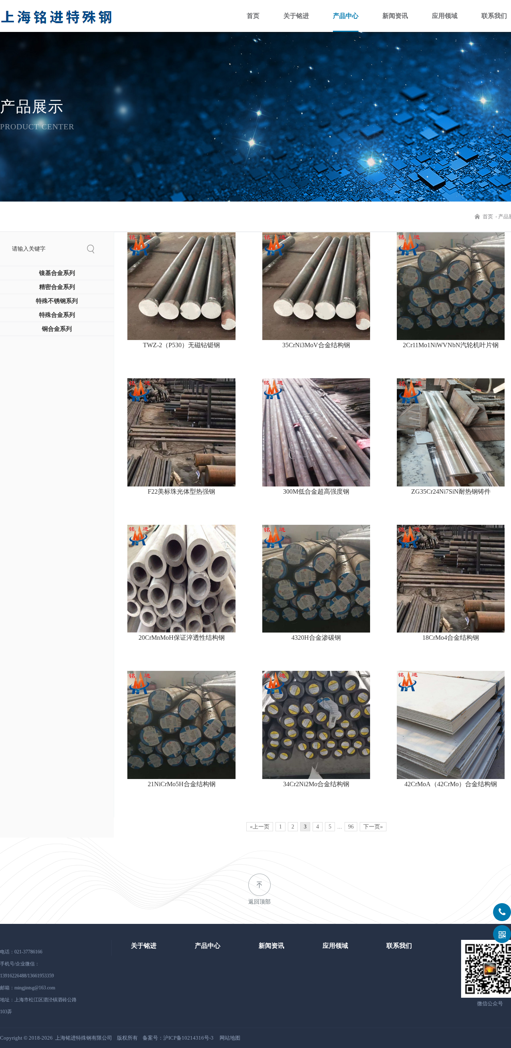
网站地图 (230, 1038)
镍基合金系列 (57, 273)
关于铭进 (296, 15)
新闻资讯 (395, 15)
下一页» (373, 827)
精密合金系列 (57, 287)
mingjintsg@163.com (34, 988)
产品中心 (345, 15)
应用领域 (445, 15)
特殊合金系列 (57, 315)
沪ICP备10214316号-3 (188, 1038)
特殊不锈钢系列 (57, 301)
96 (351, 827)
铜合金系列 (57, 329)
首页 (253, 15)
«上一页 (259, 827)
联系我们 (494, 15)
